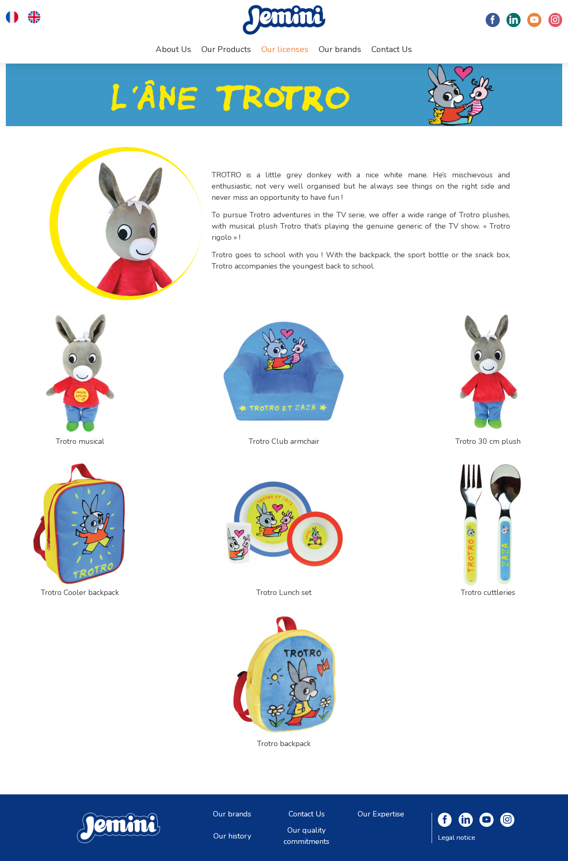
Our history (232, 836)
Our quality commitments (306, 835)
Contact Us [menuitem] (391, 49)
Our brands (232, 814)
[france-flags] (12, 16)
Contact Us (307, 814)
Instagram (555, 20)
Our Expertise (381, 814)
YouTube (534, 20)
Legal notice (456, 837)
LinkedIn (513, 20)
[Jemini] (284, 20)
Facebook (493, 20)
